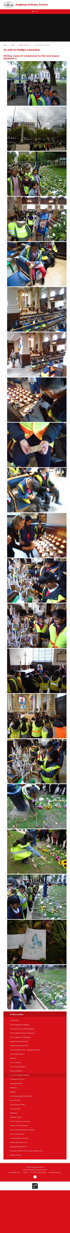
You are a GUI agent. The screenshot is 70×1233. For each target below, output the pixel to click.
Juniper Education (42, 1170)
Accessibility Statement (55, 1172)
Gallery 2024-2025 (24, 45)
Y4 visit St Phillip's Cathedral (42, 45)
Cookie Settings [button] (41, 1172)
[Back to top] (35, 1177)
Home (5, 45)
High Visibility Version (15, 1172)
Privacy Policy (33, 1172)
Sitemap (25, 1172)
